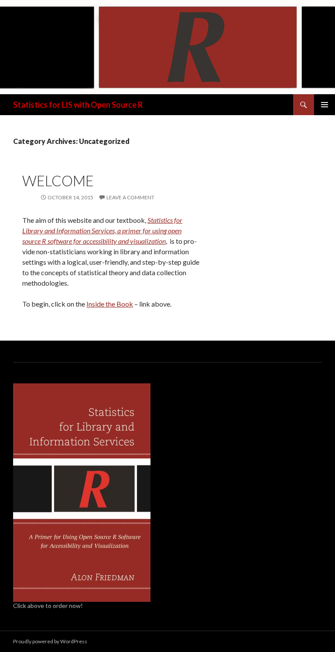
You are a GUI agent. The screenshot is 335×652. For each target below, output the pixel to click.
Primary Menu (324, 104)
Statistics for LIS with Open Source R (78, 104)
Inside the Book (109, 304)
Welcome (58, 180)
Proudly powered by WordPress (50, 641)
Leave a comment (130, 197)
